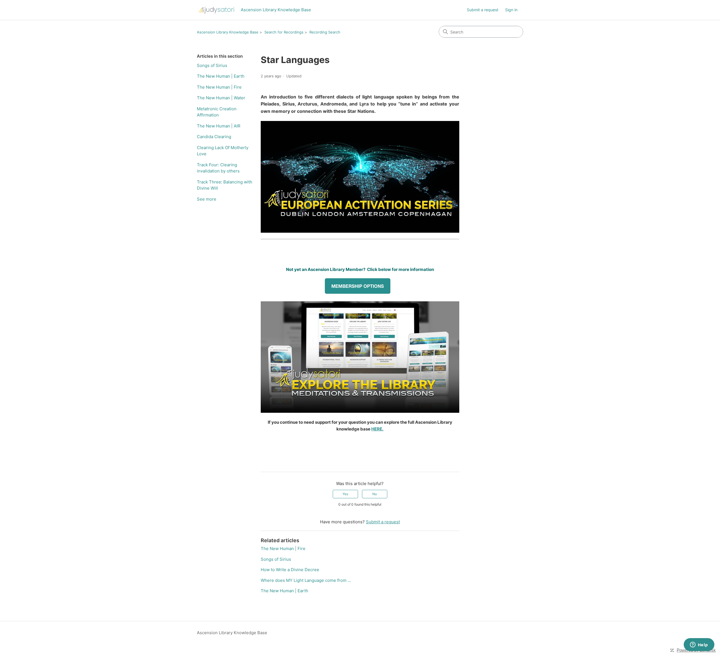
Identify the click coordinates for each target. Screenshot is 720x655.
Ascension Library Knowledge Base (227, 32)
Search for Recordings (283, 32)
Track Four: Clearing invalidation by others (218, 168)
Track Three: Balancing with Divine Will (224, 185)
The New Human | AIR (218, 126)
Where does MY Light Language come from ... (306, 580)
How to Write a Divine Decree (290, 569)
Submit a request (482, 9)
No (374, 494)
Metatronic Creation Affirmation (217, 112)
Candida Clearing (214, 136)
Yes (345, 494)
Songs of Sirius (212, 65)
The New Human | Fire (219, 87)
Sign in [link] (511, 9)
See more (206, 199)
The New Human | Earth (220, 76)
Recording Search (324, 32)
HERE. (377, 429)
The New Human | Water (221, 97)
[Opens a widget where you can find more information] (698, 645)
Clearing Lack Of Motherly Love (222, 151)
